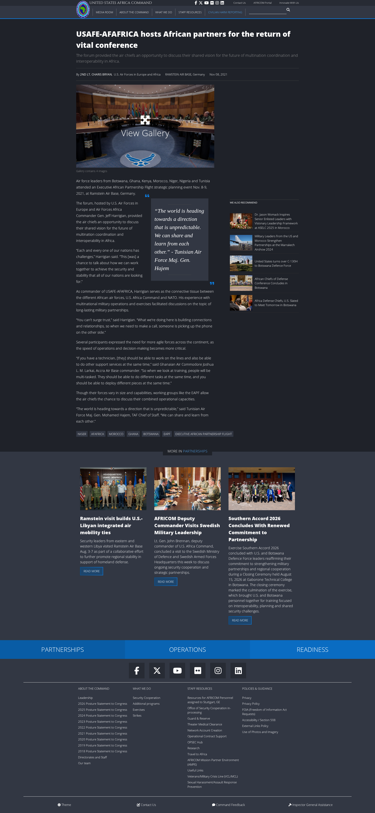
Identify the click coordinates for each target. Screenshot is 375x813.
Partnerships (195, 451)
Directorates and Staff (92, 757)
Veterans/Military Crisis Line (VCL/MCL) (213, 776)
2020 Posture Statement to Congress (102, 739)
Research (194, 748)
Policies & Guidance (257, 688)
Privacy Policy (251, 703)
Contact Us (239, 2)
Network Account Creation (205, 730)
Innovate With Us (289, 2)
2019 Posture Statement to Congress (102, 745)
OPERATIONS (187, 649)
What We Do (142, 688)
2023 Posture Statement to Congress (102, 721)
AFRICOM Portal (263, 2)
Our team (84, 763)
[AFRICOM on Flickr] (212, 3)
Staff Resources (200, 688)
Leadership (85, 698)
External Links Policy (255, 726)
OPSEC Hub (195, 742)
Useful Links (195, 770)
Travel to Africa (197, 754)
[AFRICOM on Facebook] (197, 3)
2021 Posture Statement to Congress (102, 733)
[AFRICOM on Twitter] (201, 3)
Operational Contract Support (207, 736)
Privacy (246, 698)
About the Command (93, 688)
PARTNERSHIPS (62, 649)
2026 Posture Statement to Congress (102, 703)
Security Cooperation (146, 698)
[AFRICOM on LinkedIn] (223, 3)
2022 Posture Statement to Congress (102, 727)
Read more (92, 571)
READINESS (312, 649)
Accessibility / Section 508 (259, 720)
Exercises (139, 710)
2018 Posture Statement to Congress (102, 751)
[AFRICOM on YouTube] (207, 3)
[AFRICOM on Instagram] (218, 3)
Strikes (137, 715)
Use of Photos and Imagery (260, 732)
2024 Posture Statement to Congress (102, 715)
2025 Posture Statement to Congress (102, 710)
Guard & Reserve (199, 718)
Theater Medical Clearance (205, 724)
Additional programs (146, 703)
